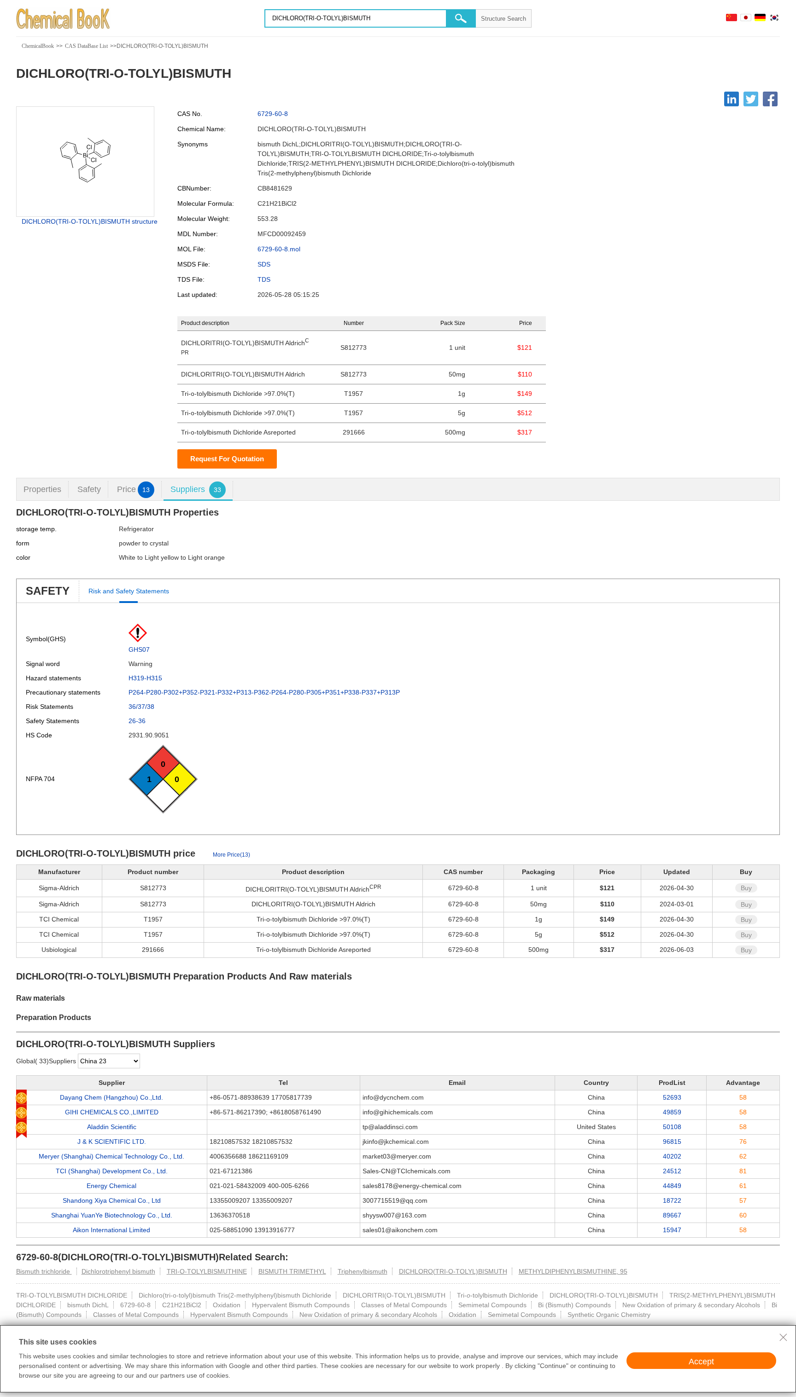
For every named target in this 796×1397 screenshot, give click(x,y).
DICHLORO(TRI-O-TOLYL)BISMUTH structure (90, 221)
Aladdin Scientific (111, 1126)
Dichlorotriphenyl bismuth (118, 1271)
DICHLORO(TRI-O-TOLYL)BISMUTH (453, 1271)
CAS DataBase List (86, 46)
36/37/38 (141, 706)
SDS (264, 264)
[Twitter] (750, 99)
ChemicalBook (38, 46)
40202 (672, 1156)
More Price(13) (231, 855)
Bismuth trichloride (44, 1271)
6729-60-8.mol (279, 249)
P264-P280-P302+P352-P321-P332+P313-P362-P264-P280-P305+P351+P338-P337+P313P (264, 692)
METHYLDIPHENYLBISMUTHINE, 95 (573, 1271)
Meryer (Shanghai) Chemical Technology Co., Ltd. (111, 1156)
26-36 (137, 721)
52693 (672, 1097)
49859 (672, 1112)
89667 (672, 1215)
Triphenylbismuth (362, 1271)
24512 (672, 1171)
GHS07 (139, 649)
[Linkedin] (731, 99)
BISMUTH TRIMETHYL (292, 1271)
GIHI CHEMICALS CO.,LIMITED (111, 1112)
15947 (672, 1230)
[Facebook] (770, 99)
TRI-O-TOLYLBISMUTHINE (207, 1271)
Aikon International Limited (111, 1230)
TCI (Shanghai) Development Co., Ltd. (112, 1171)
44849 (672, 1185)
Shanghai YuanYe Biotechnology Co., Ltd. (111, 1215)
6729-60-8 (273, 113)
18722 (672, 1200)
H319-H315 (145, 678)
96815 (672, 1141)
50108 (672, 1126)
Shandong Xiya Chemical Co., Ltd (112, 1200)
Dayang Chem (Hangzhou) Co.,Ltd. (111, 1097)
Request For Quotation (227, 459)
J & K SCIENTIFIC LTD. (111, 1141)
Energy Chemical (111, 1185)
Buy (746, 888)
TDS (264, 279)
